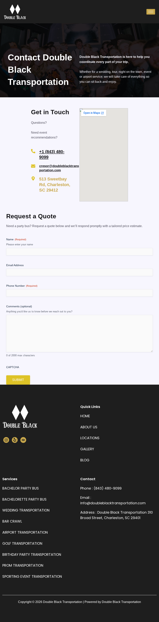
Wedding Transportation (25, 510)
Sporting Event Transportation (32, 576)
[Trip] (23, 440)
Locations (89, 438)
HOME (85, 416)
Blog (84, 460)
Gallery (87, 449)
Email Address (15, 265)
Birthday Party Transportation (31, 554)
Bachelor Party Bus (20, 488)
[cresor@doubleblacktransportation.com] (33, 166)
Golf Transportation (22, 543)
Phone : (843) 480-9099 (101, 488)
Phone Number (21, 285)
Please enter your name (19, 244)
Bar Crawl (12, 521)
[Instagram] (6, 440)
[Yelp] (15, 440)
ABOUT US (88, 427)
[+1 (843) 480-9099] (33, 151)
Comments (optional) (19, 306)
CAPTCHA (12, 367)
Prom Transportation (22, 565)
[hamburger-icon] (150, 12)
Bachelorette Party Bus (24, 499)
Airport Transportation (25, 532)
